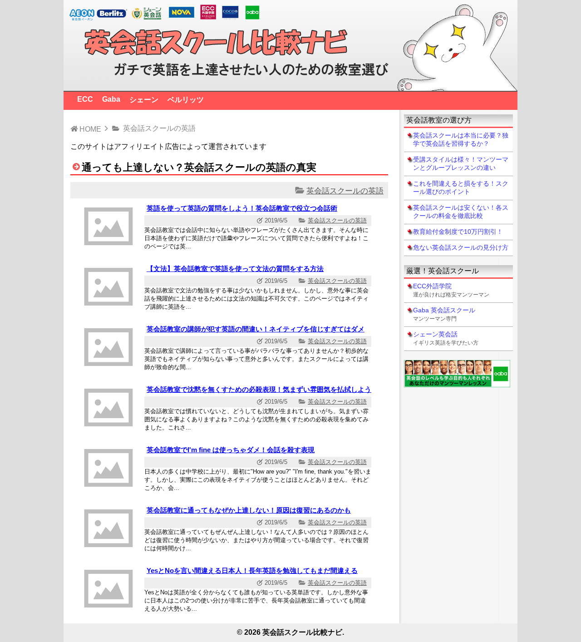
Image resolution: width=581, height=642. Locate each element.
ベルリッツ (185, 100)
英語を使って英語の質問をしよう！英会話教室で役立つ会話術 (242, 208)
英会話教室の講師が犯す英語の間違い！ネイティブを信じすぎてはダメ (255, 329)
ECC (85, 99)
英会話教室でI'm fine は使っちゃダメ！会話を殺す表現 (231, 450)
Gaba (111, 99)
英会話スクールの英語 (345, 191)
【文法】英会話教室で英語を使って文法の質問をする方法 (235, 268)
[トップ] (290, 86)
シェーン (143, 100)
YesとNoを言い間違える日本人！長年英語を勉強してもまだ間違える (252, 570)
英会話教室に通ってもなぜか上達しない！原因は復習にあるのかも (249, 510)
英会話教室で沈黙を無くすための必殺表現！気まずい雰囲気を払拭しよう (259, 389)
